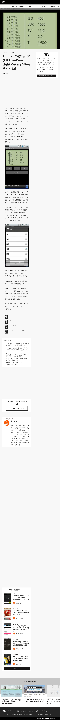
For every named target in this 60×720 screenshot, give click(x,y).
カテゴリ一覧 (48, 714)
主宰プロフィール (21, 714)
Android (5, 52)
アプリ (24, 331)
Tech (30, 6)
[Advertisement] (16, 90)
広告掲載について (30, 714)
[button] (2, 692)
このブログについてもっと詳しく (46, 75)
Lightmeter (18, 331)
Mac (37, 6)
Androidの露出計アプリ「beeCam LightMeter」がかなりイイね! (16, 62)
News (12, 6)
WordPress (21, 6)
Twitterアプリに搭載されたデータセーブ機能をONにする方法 (17, 363)
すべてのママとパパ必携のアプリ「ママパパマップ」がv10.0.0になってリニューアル (18, 350)
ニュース (41, 60)
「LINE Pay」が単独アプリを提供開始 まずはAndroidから (17, 359)
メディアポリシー (40, 714)
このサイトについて (6, 714)
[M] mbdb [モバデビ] (49, 718)
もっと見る (17, 668)
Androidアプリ (11, 52)
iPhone (44, 6)
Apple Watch (53, 6)
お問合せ (14, 714)
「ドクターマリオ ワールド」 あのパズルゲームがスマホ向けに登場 (17, 355)
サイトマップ (56, 714)
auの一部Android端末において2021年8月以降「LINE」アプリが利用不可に (17, 345)
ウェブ (51, 58)
